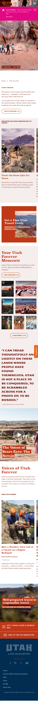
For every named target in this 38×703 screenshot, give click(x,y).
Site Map (5, 684)
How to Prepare (10, 111)
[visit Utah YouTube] (27, 663)
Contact (5, 670)
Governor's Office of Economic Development (15, 674)
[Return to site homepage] (19, 3)
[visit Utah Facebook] (10, 663)
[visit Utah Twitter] (21, 663)
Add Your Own (10, 275)
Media (5, 677)
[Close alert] (35, 10)
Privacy (5, 680)
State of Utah (7, 687)
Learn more (9, 16)
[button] (36, 351)
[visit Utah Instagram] (15, 663)
